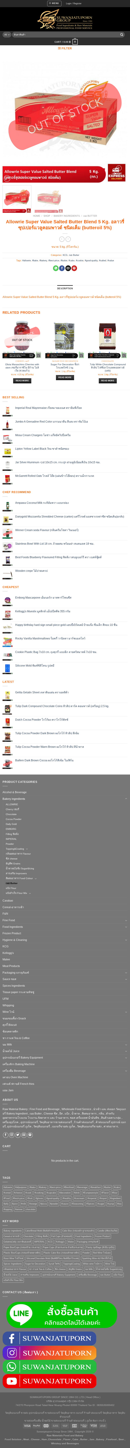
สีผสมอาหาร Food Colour (19, 878)
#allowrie (26, 260)
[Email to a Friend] (68, 268)
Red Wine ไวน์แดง (102, 1252)
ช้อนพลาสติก (10, 1031)
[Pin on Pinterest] (74, 268)
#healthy (67, 1198)
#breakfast (95, 1187)
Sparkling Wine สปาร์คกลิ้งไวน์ (97, 1258)
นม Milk (7, 1044)
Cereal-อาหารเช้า (13, 907)
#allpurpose (20, 1187)
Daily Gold (11, 824)
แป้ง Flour (11, 888)
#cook (28, 1192)
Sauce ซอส (9, 979)
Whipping (8, 1005)
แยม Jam (8, 1090)
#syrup (110, 1203)
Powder (10, 844)
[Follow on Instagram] (12, 1135)
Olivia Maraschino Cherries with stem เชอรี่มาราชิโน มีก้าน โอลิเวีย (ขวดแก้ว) (22, 367)
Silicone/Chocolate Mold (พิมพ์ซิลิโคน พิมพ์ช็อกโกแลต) (52, 1258)
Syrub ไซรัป (54, 1264)
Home (36, 216)
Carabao (8, 900)
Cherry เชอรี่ (12, 809)
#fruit (29, 1198)
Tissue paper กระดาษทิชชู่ (18, 992)
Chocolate (11, 814)
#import (103, 1198)
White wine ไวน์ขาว (92, 1264)
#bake (35, 260)
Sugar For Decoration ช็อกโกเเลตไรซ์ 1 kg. (65, 366)
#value (110, 260)
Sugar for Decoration (35, 1264)
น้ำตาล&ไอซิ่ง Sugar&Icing (20, 868)
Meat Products (11, 966)
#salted (102, 260)
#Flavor (105, 1192)
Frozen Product (12, 933)
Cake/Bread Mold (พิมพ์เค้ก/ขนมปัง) (42, 1230)
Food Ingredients (13, 926)
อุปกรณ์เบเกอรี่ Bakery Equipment (23, 1057)
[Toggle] (126, 799)
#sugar (101, 1203)
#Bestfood (69, 1187)
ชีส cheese (11, 858)
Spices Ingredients (14, 985)
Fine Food (9, 920)
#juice (15, 1203)
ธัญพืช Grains (13, 863)
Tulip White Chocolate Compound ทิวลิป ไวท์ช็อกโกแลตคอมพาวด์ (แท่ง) (108, 367)
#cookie (79, 260)
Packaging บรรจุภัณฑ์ (16, 972)
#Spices (90, 1203)
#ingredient (115, 1198)
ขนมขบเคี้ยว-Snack (14, 1018)
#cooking (39, 1192)
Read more (22, 381)
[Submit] (122, 35)
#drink (77, 1192)
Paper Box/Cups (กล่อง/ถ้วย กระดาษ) (22, 1247)
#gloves (39, 1198)
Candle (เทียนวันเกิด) (107, 1230)
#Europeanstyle (90, 1192)
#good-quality (91, 260)
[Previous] (9, 120)
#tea (119, 1203)
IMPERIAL (11, 839)
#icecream (79, 1198)
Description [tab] (65, 288)
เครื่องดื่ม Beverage (14, 1070)
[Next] (121, 120)
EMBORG (11, 829)
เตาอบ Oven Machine (15, 1077)
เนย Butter (90, 216)
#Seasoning (77, 1203)
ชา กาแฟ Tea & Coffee (16, 1038)
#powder (54, 1203)
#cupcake (51, 1192)
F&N (5, 913)
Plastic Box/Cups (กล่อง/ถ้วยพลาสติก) (22, 1252)
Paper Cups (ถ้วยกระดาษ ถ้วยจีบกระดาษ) (63, 1247)
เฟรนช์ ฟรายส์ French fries (18, 1083)
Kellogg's (8, 953)
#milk (23, 1203)
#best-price (53, 260)
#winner (19, 1209)
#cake (71, 260)
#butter (64, 260)
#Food (7, 1198)
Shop (47, 216)
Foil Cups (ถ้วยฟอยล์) (61, 1236)
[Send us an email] (24, 1135)
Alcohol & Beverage (15, 792)
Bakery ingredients (67, 216)
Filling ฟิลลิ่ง (12, 834)
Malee (6, 959)
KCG (65, 255)
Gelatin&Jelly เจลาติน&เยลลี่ (17, 1241)
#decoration (65, 1192)
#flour (114, 1192)
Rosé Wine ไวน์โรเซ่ (13, 1258)
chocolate (30, 1209)
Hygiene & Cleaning (15, 939)
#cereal (7, 1192)
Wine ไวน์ (8, 1011)
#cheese (18, 1192)
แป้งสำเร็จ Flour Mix (16, 893)
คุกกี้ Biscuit (10, 1024)
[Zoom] (7, 178)
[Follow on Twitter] (18, 1135)
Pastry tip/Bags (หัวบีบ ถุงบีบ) (100, 1247)
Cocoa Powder (13, 819)
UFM (5, 998)
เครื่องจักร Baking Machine (19, 1064)
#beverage (82, 1187)
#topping (8, 1209)
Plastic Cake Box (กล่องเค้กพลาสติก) (61, 1252)
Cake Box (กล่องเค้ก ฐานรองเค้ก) (78, 1230)
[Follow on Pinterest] (30, 1135)
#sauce (64, 1203)
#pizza (43, 1203)
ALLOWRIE (12, 804)
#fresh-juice (18, 1198)
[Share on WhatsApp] (56, 268)
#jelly (6, 1203)
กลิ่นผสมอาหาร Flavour (18, 853)
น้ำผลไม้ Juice (11, 1051)
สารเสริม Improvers (16, 873)
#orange (33, 1203)
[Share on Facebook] (62, 268)
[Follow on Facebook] (5, 1135)
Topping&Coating (15, 848)
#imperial (92, 1198)
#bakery (43, 260)
